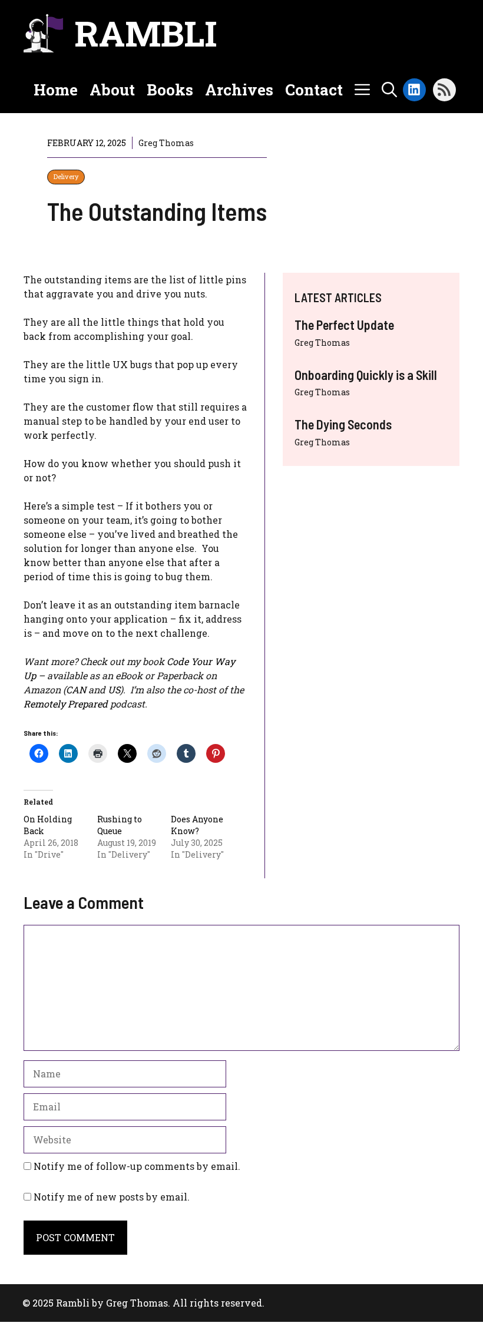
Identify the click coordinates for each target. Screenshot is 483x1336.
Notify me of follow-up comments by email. (137, 1166)
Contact (314, 90)
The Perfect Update (344, 324)
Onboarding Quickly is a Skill (366, 374)
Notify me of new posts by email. (112, 1197)
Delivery (66, 176)
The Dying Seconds (343, 424)
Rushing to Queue (119, 824)
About (112, 90)
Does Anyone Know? (197, 824)
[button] (389, 89)
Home (56, 90)
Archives (239, 90)
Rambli (145, 32)
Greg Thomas (322, 342)
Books (170, 90)
